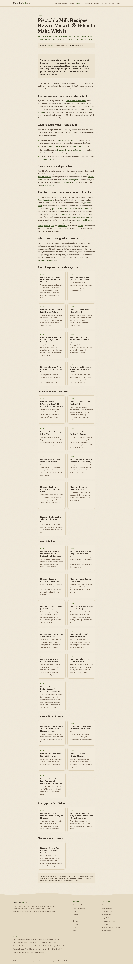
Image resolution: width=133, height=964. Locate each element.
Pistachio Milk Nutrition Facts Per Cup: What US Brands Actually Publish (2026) (39, 946)
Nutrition (104, 3)
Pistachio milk (77, 905)
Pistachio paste (107, 924)
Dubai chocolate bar (45, 200)
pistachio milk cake (66, 140)
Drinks (72, 3)
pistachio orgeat (48, 185)
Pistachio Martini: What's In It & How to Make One (29, 952)
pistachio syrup (60, 223)
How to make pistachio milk (76, 101)
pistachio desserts (44, 177)
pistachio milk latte (55, 146)
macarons (86, 223)
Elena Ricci (50, 45)
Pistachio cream (71, 209)
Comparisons (87, 3)
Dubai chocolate (107, 908)
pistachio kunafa (58, 209)
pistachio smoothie (80, 150)
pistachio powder (64, 182)
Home (39, 9)
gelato (89, 217)
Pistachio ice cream (108, 921)
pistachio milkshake (63, 150)
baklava (47, 226)
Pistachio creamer (61, 3)
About (118, 3)
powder (80, 226)
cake (85, 174)
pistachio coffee (75, 146)
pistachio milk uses (47, 159)
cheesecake (62, 226)
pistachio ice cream (76, 217)
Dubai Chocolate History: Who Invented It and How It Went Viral (34, 942)
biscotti (40, 226)
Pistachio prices (107, 931)
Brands (96, 3)
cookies (79, 223)
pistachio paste (66, 214)
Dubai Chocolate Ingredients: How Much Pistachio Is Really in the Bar (36, 939)
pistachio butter (87, 209)
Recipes (78, 3)
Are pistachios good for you (111, 918)
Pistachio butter (107, 911)
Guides (111, 3)
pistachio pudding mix (70, 180)
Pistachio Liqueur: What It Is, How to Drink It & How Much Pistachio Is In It (37, 949)
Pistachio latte (106, 915)
